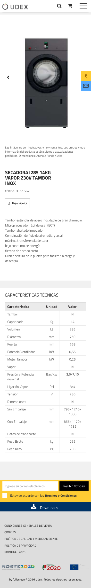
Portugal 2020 (14, 552)
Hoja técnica (19, 203)
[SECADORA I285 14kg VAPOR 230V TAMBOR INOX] (45, 79)
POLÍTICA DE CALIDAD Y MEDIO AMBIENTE (31, 539)
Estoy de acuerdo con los (43, 495)
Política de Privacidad (20, 545)
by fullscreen (17, 579)
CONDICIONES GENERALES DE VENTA (28, 526)
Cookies (10, 532)
